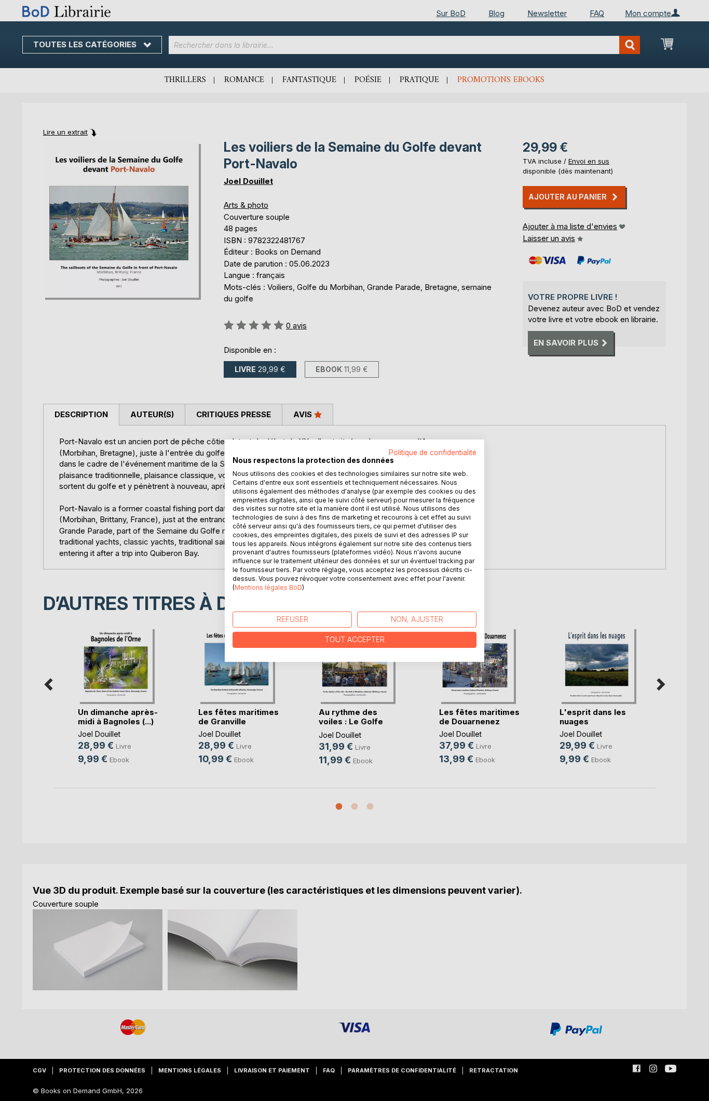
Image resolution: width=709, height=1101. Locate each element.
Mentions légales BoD (268, 587)
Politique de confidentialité (432, 452)
